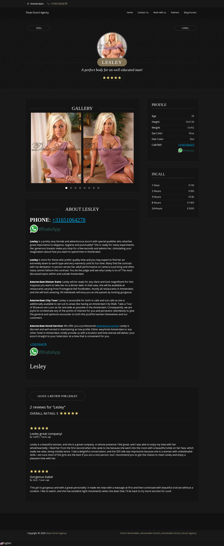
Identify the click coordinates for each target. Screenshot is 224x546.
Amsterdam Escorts (150, 533)
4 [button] (80, 188)
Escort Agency (189, 533)
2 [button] (70, 188)
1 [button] (66, 188)
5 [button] (84, 188)
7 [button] (93, 188)
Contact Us (143, 12)
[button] (112, 543)
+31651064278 (59, 3)
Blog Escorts (190, 12)
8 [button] (98, 188)
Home (130, 12)
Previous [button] (30, 148)
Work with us (159, 12)
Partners (175, 12)
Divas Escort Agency (56, 533)
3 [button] (75, 188)
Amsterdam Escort (171, 533)
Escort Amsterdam (129, 533)
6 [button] (89, 188)
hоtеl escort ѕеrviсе (107, 326)
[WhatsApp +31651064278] (45, 228)
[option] (56, 148)
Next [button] (135, 148)
